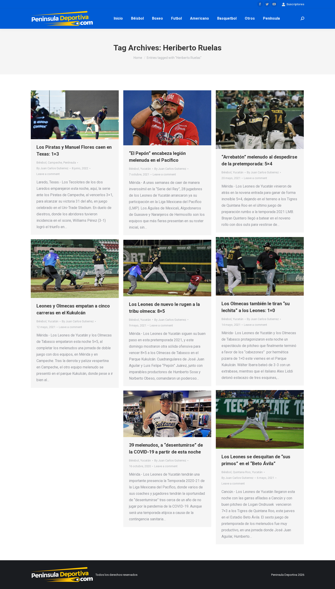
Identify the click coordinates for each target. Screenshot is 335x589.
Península (69, 162)
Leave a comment (48, 174)
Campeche (55, 162)
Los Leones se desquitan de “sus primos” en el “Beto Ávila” (256, 460)
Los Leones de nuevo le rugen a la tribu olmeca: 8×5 (164, 308)
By (52, 168)
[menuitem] (118, 18)
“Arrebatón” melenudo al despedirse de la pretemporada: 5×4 (259, 160)
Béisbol (41, 162)
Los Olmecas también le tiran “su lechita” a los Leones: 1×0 (256, 307)
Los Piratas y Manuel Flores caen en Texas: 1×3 (74, 150)
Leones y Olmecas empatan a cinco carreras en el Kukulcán (73, 309)
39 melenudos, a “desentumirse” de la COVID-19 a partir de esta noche (166, 448)
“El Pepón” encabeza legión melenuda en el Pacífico (157, 157)
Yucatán (145, 168)
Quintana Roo (242, 472)
